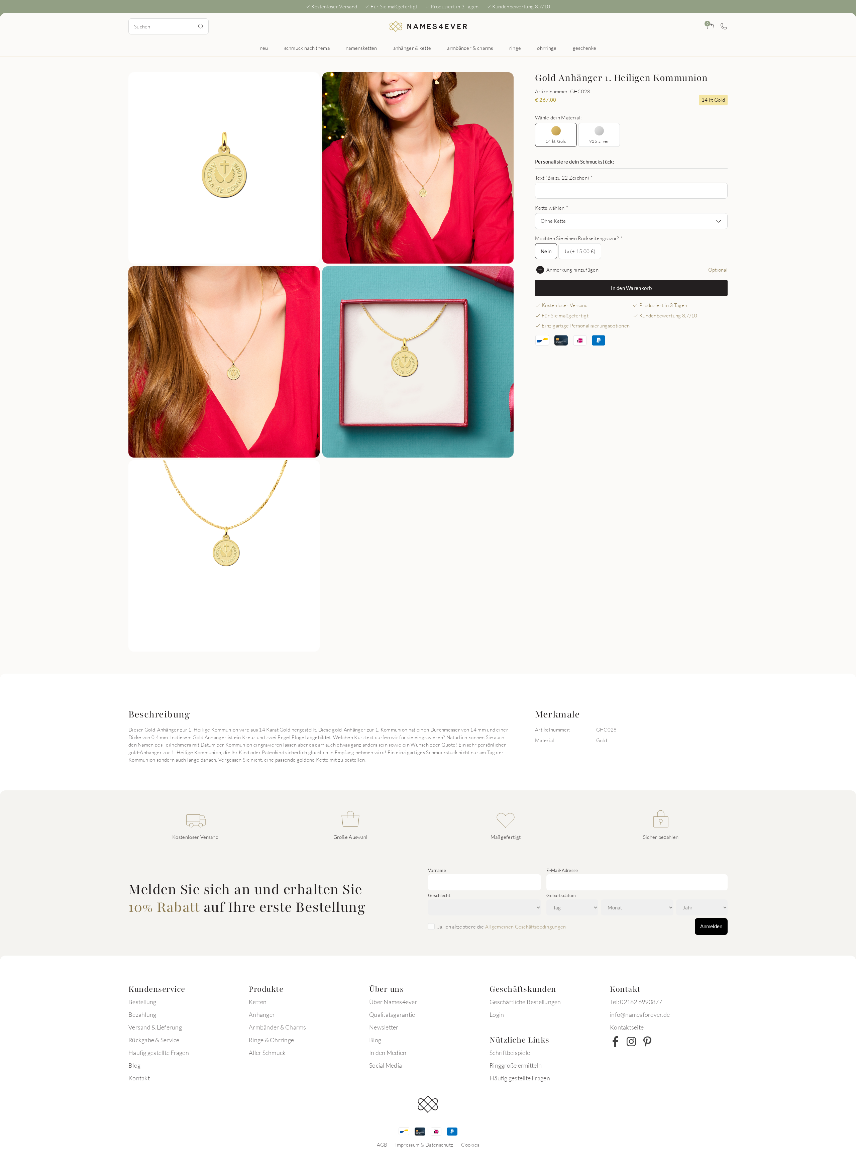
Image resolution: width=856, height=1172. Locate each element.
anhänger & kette (412, 48)
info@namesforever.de (640, 1014)
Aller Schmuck (267, 1052)
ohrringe (546, 48)
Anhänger (262, 1014)
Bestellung (142, 1001)
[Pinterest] (647, 1041)
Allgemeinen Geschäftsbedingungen (525, 926)
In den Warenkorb (631, 288)
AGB (382, 1145)
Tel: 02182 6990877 (636, 1001)
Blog (134, 1065)
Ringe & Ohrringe (271, 1040)
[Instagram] (631, 1041)
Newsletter (384, 1027)
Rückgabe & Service (154, 1040)
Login (497, 1014)
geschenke (585, 48)
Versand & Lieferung (155, 1027)
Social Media (385, 1065)
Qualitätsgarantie (392, 1014)
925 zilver (599, 141)
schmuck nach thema (307, 48)
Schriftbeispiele (510, 1052)
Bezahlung (142, 1014)
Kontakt (139, 1078)
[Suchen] (201, 26)
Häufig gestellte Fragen (158, 1052)
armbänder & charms (470, 48)
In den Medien (387, 1052)
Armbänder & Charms (277, 1027)
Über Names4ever (393, 1001)
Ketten (258, 1001)
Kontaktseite (627, 1027)
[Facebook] (615, 1041)
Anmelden (711, 926)
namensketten (361, 48)
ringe (515, 48)
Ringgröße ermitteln (516, 1065)
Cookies (470, 1145)
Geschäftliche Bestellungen (525, 1001)
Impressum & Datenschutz (424, 1145)
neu (264, 48)
